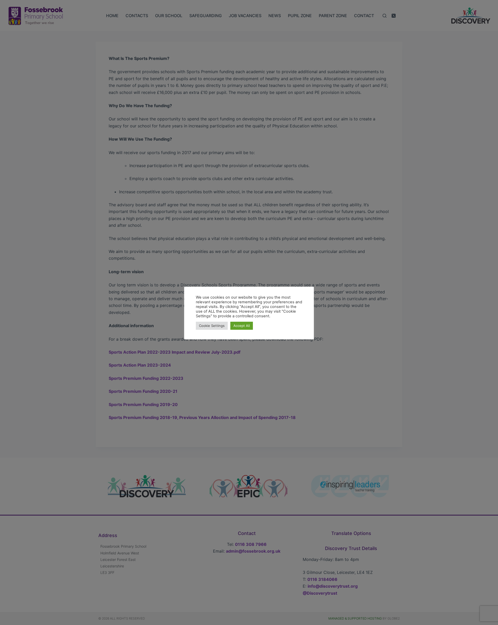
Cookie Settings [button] (212, 326)
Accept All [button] (241, 326)
